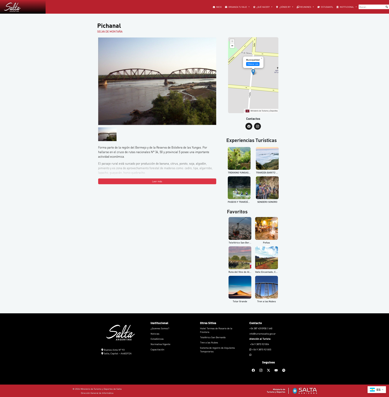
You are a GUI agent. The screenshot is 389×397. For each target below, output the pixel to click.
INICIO (219, 6)
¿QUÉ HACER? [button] (263, 6)
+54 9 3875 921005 (261, 349)
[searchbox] (374, 7)
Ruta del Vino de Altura (241, 271)
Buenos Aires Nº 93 (113, 349)
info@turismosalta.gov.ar (262, 333)
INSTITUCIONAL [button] (347, 6)
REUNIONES (305, 6)
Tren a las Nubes (266, 301)
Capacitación (157, 349)
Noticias (155, 333)
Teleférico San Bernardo (213, 337)
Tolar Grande (240, 301)
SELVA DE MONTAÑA (109, 31)
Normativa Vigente (160, 344)
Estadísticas (157, 338)
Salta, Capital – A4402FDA (117, 353)
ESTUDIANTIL (327, 6)
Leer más (157, 181)
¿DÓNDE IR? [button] (285, 6)
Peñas (266, 242)
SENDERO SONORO (267, 201)
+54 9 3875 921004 (259, 344)
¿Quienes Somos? (160, 328)
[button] (386, 7)
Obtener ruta (252, 63)
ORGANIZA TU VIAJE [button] (237, 6)
